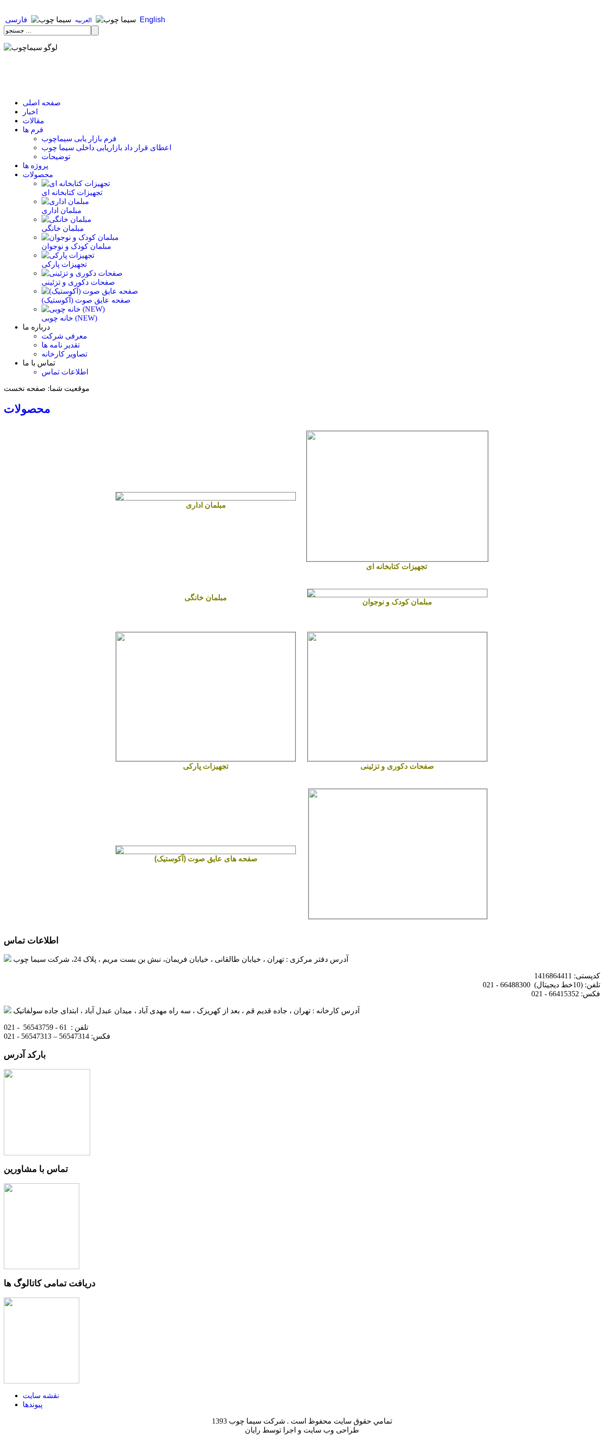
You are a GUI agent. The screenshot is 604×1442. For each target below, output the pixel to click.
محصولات (27, 409)
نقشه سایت (41, 1395)
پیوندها (32, 1404)
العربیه (83, 20)
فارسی (16, 20)
